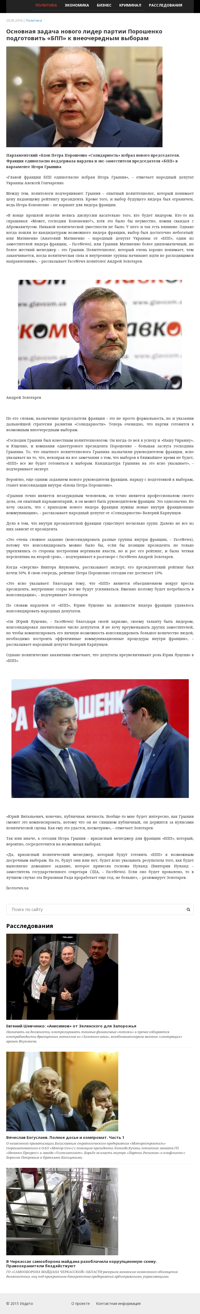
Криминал (130, 5)
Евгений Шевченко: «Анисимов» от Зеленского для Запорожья (71, 1025)
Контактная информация (118, 1303)
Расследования (165, 5)
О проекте (80, 1303)
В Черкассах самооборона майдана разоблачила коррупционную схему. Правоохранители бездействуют (81, 1263)
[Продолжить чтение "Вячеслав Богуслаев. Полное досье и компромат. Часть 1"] (100, 1091)
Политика (46, 5)
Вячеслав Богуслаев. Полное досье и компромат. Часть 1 (65, 1137)
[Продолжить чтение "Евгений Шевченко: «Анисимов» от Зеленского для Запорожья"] (100, 977)
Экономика (77, 5)
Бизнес (104, 5)
